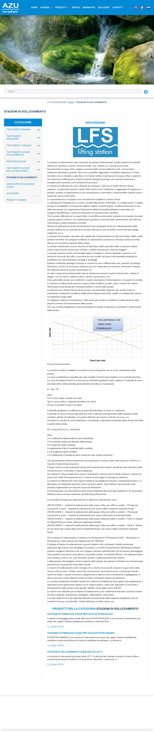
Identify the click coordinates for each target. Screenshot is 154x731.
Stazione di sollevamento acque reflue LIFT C (75, 652)
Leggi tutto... (58, 627)
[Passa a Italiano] (142, 7)
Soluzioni (103, 7)
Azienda (44, 7)
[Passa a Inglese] (135, 7)
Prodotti (60, 7)
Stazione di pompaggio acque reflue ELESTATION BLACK (80, 614)
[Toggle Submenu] (38, 129)
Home (34, 7)
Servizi (76, 7)
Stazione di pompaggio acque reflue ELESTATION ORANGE (81, 633)
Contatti (117, 7)
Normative (89, 7)
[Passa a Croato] (148, 7)
